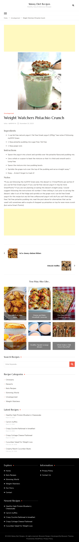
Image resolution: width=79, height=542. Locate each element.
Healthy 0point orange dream (39, 346)
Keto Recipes (11, 388)
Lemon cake (15, 346)
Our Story (10, 488)
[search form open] (73, 5)
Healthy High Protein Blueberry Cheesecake (23, 415)
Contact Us (46, 475)
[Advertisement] (39, 38)
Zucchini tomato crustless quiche (63, 316)
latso (6, 123)
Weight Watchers (13, 401)
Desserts (9, 384)
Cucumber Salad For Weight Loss (19, 442)
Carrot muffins (11, 422)
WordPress (39, 539)
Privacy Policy (47, 471)
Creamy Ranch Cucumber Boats (18, 449)
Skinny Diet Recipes (39, 4)
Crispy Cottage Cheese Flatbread (19, 435)
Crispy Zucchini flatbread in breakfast (20, 428)
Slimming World (12, 393)
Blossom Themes (67, 536)
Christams (10, 380)
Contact (9, 492)
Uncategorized (9, 113)
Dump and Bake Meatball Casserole (39, 316)
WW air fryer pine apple (15, 316)
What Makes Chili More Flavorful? (64, 346)
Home (8, 471)
